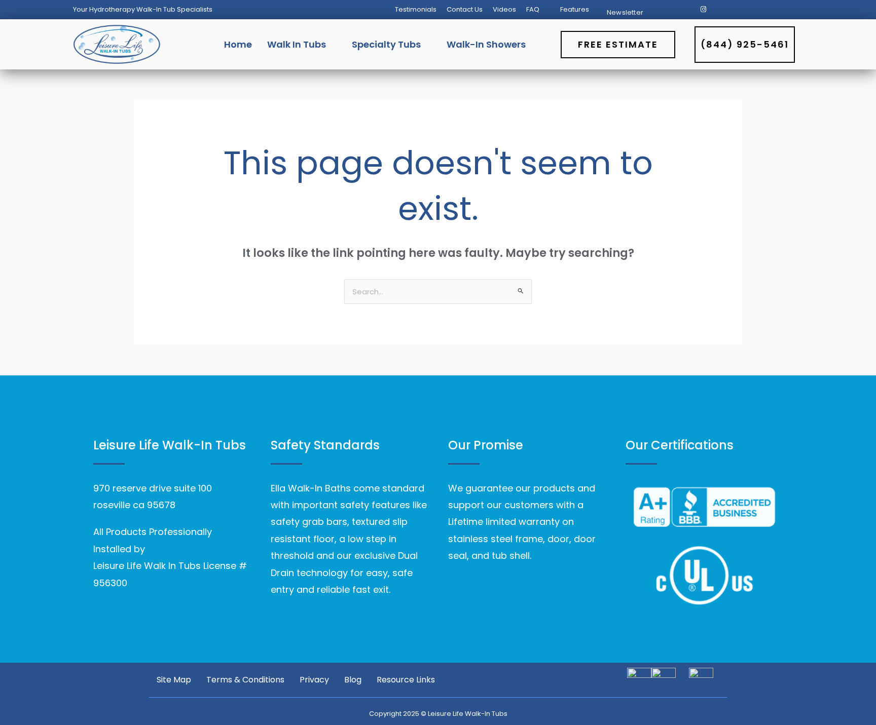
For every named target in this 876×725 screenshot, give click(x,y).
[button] (538, 9)
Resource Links (406, 680)
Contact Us (465, 9)
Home (238, 44)
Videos (504, 9)
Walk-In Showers (486, 44)
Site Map (174, 680)
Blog (352, 680)
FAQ (532, 9)
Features (574, 9)
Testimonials (415, 9)
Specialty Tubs (386, 44)
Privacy (314, 680)
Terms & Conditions (245, 680)
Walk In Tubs (296, 44)
